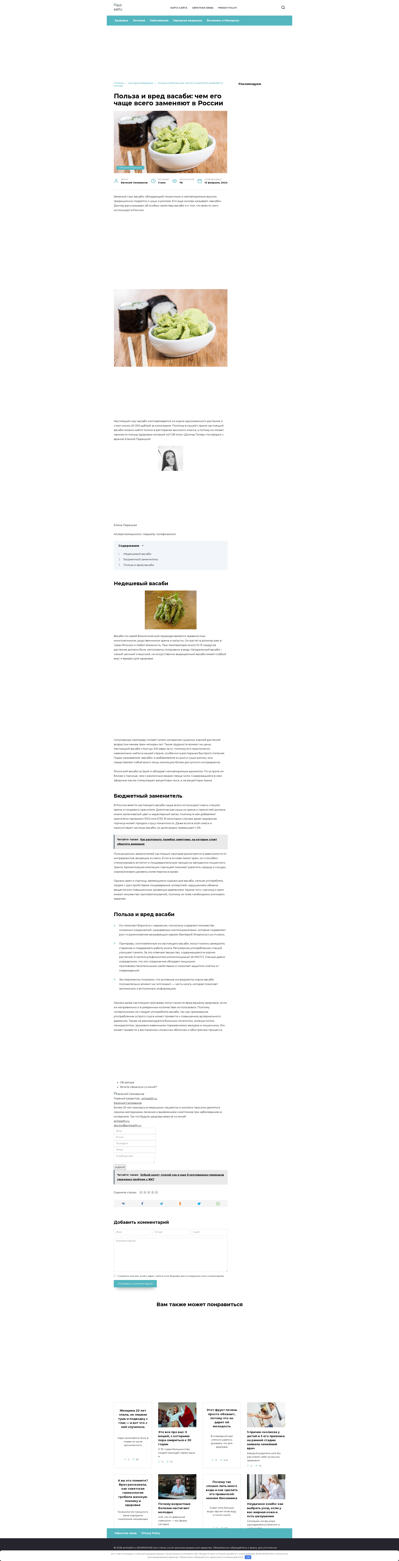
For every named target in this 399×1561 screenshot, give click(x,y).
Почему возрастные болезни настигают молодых (174, 1508)
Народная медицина (187, 20)
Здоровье (121, 20)
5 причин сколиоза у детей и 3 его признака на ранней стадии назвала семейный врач (266, 1440)
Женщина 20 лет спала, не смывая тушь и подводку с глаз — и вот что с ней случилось (133, 1419)
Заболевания (159, 20)
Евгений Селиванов (128, 1103)
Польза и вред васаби (138, 565)
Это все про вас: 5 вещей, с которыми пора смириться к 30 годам (174, 1438)
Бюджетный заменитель (140, 559)
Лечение (139, 20)
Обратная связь (203, 8)
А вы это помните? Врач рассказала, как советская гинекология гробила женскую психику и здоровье (133, 1493)
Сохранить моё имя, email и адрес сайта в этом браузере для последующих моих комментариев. (170, 1276)
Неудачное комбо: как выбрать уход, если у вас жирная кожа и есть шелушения (265, 1510)
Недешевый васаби (137, 553)
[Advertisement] (199, 56)
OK (248, 1557)
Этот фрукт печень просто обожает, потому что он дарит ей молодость (222, 1418)
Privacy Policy (227, 8)
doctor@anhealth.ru (127, 1125)
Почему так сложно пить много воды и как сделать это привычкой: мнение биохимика (222, 1490)
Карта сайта (179, 8)
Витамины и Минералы (223, 20)
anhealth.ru (149, 1098)
